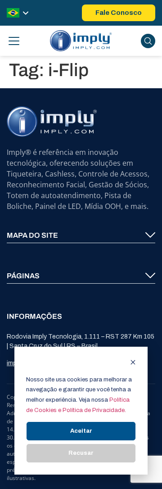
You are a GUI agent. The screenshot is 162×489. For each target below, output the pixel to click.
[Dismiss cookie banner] (133, 363)
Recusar (81, 453)
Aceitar (81, 431)
